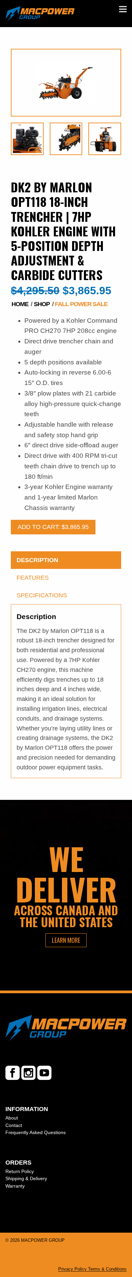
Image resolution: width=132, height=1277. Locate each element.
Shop (42, 304)
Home (20, 304)
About (11, 1118)
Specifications (42, 595)
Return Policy (19, 1171)
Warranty (15, 1186)
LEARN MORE (66, 940)
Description (37, 560)
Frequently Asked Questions (35, 1132)
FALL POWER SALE (81, 304)
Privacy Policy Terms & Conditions (92, 1269)
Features (33, 577)
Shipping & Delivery (26, 1178)
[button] (123, 9)
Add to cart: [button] (53, 527)
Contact (13, 1125)
